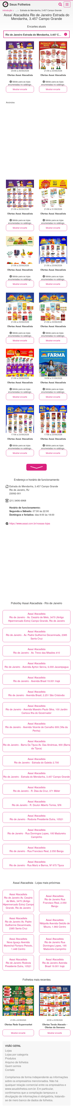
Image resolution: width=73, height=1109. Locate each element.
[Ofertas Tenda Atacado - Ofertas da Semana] (54, 1000)
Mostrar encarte (20, 89)
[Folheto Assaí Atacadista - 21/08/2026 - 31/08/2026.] (53, 194)
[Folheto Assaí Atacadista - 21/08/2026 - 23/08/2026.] (53, 55)
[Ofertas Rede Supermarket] (18, 1000)
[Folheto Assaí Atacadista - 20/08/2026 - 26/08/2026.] (20, 55)
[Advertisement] (36, 140)
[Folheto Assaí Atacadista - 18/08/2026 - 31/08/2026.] (53, 363)
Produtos (10, 1058)
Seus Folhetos (20, 4)
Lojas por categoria (16, 1054)
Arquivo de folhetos (16, 1062)
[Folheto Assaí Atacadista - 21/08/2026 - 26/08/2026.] (20, 194)
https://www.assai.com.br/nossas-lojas (29, 523)
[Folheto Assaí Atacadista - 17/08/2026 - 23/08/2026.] (20, 419)
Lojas (8, 1050)
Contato (10, 1070)
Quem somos (13, 1066)
